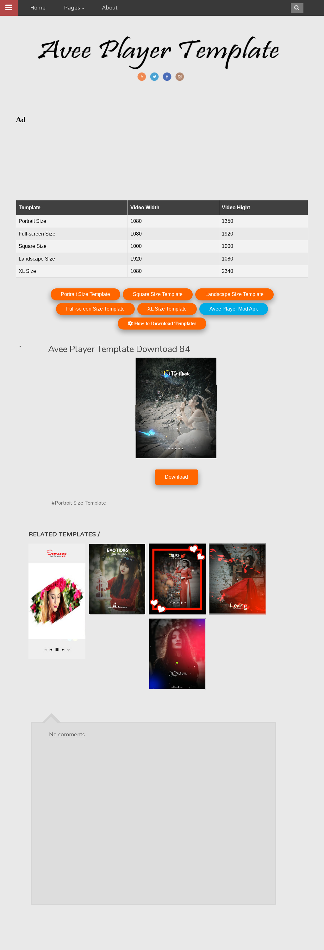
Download (176, 477)
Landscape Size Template (234, 294)
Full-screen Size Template (95, 308)
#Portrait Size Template (79, 503)
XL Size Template (167, 308)
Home (38, 7)
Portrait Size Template (85, 294)
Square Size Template (158, 294)
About (110, 7)
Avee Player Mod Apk (233, 308)
